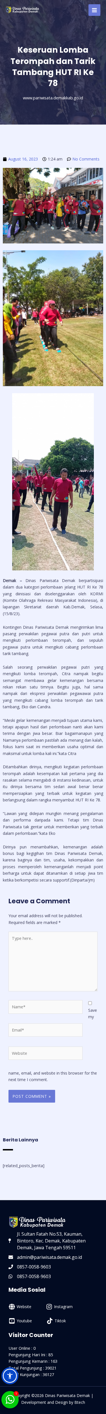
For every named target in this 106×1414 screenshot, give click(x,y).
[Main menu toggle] (94, 10)
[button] (10, 1376)
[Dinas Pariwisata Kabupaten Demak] (23, 10)
